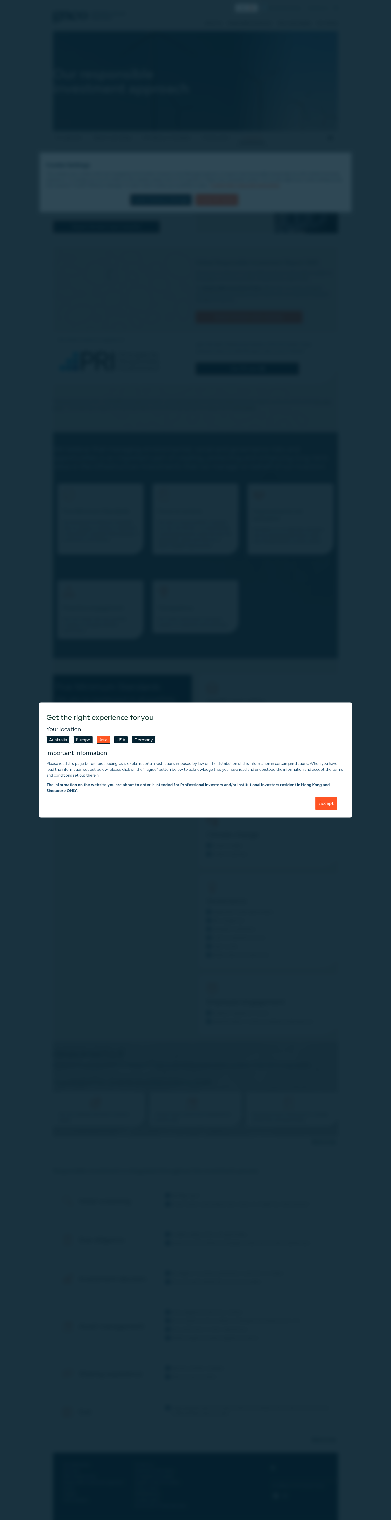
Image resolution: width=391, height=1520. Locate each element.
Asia (103, 739)
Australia (58, 739)
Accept (326, 803)
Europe (83, 739)
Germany (143, 739)
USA (121, 739)
